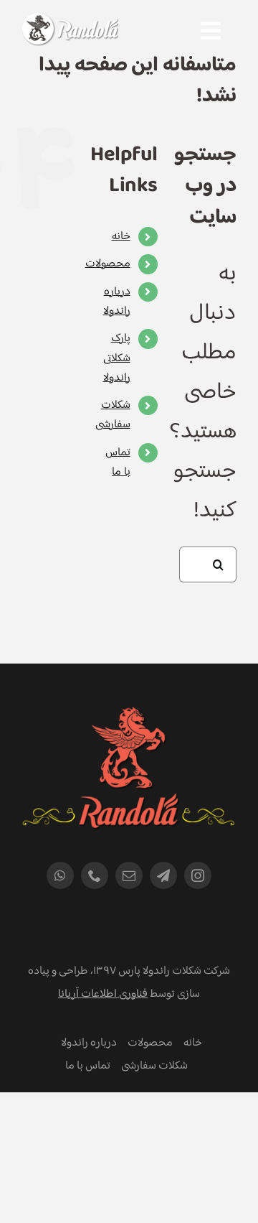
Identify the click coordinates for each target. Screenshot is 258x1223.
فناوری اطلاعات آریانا (103, 994)
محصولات (107, 264)
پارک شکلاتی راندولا (116, 358)
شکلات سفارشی (112, 415)
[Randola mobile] (70, 22)
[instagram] (197, 875)
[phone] (94, 875)
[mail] (129, 875)
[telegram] (163, 875)
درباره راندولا (116, 301)
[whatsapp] (60, 875)
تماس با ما (117, 462)
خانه (121, 236)
